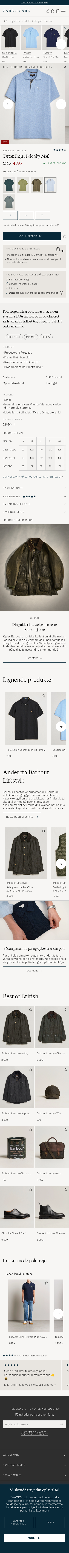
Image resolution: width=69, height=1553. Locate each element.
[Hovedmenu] (63, 11)
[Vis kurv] (57, 10)
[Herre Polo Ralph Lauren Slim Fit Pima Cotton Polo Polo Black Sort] (10, 37)
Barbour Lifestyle (14, 150)
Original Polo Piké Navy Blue (51, 57)
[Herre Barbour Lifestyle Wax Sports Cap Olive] (52, 1087)
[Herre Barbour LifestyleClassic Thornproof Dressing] (17, 1147)
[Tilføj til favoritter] (43, 696)
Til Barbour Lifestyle (20, 817)
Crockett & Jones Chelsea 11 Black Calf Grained (52, 1233)
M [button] (26, 215)
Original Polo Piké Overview (30, 57)
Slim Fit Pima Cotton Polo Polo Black (9, 57)
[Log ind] (48, 11)
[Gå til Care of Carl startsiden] (16, 10)
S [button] (10, 215)
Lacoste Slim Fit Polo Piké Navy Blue (27, 1337)
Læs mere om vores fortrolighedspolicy (34, 1433)
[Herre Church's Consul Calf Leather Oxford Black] (17, 1207)
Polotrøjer (15, 67)
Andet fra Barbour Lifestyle (26, 776)
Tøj (4, 67)
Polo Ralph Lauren (10, 53)
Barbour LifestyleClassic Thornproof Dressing (15, 1173)
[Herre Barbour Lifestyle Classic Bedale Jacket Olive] (52, 1027)
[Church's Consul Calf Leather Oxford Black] (17, 1230)
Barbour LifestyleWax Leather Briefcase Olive (49, 1173)
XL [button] (42, 215)
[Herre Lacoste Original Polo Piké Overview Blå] (31, 37)
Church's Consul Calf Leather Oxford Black (13, 1233)
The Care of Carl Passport (34, 2)
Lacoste (27, 53)
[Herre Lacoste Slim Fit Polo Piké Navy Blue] (29, 1306)
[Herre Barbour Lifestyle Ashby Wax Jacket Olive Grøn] (26, 853)
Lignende (28, 679)
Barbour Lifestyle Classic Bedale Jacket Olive (51, 1053)
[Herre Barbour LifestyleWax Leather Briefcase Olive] (52, 1147)
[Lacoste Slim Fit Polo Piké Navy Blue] (29, 1334)
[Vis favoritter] (52, 11)
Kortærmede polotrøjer (38, 67)
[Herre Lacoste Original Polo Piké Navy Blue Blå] (51, 37)
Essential (14, 337)
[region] (34, 1375)
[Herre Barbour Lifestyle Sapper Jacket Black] (17, 1087)
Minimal (31, 337)
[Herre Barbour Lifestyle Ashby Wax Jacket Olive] (17, 1027)
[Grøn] (9, 185)
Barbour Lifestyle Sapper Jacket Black (15, 1113)
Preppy (46, 337)
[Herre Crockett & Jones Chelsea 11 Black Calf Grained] (52, 1207)
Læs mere (32, 658)
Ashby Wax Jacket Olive (20, 887)
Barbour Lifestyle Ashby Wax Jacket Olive (14, 1053)
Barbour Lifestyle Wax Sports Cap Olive (49, 1113)
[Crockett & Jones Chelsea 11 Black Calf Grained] (52, 1230)
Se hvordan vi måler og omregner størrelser (32, 476)
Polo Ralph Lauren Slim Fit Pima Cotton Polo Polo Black (25, 750)
